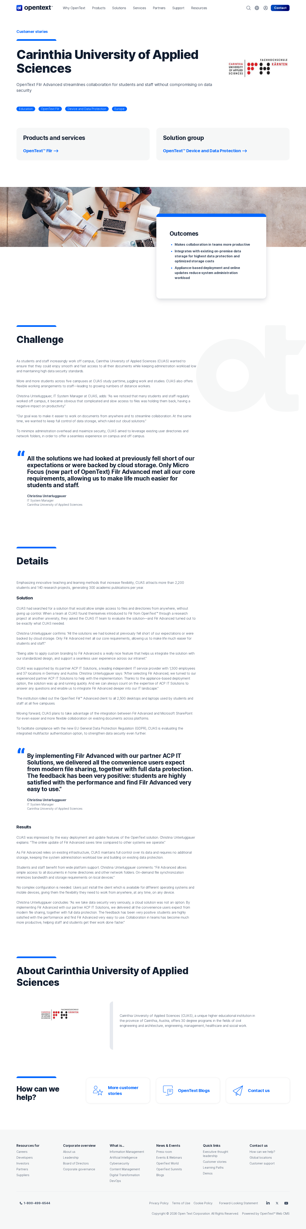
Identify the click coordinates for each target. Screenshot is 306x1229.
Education (26, 109)
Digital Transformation (125, 1175)
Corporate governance (79, 1169)
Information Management (127, 1151)
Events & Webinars (169, 1157)
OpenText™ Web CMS (275, 1213)
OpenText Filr (50, 109)
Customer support (262, 1163)
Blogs (160, 1175)
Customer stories (214, 1161)
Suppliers (22, 1175)
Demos (208, 1173)
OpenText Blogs (194, 1090)
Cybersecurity (119, 1163)
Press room (164, 1151)
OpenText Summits (169, 1169)
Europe (119, 109)
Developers (24, 1157)
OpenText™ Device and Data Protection (202, 150)
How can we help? (262, 1151)
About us (69, 1151)
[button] (74, 8)
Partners (22, 1169)
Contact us (259, 1090)
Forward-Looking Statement (238, 1203)
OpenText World (167, 1163)
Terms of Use (181, 1203)
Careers (21, 1151)
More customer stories (123, 1090)
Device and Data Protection (87, 109)
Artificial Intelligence (123, 1157)
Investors (22, 1163)
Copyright (158, 1213)
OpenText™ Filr (37, 150)
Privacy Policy (159, 1203)
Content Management (125, 1169)
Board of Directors (76, 1163)
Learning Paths (213, 1167)
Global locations (261, 1157)
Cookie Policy (203, 1203)
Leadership (71, 1157)
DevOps (115, 1181)
